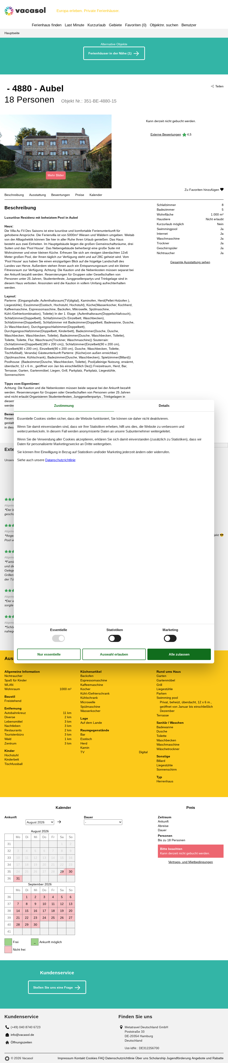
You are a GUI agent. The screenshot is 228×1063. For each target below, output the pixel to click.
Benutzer (188, 25)
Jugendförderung (179, 1058)
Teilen (219, 86)
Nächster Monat (59, 821)
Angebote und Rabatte (208, 1058)
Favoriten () (136, 25)
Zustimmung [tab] (64, 405)
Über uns (141, 1058)
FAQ (101, 1058)
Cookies (91, 1058)
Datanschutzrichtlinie (60, 460)
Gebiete (115, 25)
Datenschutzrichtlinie (119, 1058)
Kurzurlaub (97, 25)
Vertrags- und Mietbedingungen (190, 862)
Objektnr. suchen (164, 25)
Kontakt (79, 1058)
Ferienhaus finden (46, 25)
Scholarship (157, 1058)
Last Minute (74, 25)
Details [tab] (164, 405)
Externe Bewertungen (166, 134)
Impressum (65, 1058)
